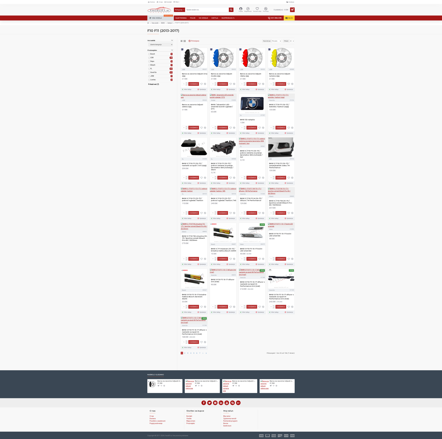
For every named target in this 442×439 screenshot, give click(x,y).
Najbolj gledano (155, 375)
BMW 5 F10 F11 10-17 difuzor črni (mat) (222, 281)
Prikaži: (286, 41)
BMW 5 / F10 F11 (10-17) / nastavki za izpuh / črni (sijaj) (194, 164)
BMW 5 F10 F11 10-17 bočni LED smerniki (251, 250)
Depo (152, 61)
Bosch (152, 54)
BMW (163, 23)
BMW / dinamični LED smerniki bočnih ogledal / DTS (222, 107)
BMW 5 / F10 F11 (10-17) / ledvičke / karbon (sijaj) (279, 106)
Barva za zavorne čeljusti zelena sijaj (192, 106)
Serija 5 (169, 23)
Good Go (153, 72)
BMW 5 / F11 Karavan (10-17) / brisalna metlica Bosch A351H (223, 250)
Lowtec (153, 80)
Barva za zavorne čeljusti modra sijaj (221, 75)
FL (151, 69)
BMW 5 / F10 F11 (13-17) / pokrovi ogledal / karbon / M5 (223, 199)
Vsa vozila (155, 23)
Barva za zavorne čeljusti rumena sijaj (279, 75)
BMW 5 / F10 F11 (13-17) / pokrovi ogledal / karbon (192, 199)
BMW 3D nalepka (247, 120)
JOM (152, 76)
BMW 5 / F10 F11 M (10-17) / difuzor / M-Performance (251, 199)
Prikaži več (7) (153, 84)
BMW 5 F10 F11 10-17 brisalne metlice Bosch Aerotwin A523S (194, 297)
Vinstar (213, 100)
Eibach (152, 65)
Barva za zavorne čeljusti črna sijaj (194, 75)
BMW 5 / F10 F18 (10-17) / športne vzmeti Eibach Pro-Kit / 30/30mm (280, 203)
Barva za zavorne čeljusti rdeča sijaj (250, 75)
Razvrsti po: (267, 41)
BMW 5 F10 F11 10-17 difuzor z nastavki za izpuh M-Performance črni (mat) (252, 284)
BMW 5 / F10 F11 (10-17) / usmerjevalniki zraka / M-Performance (279, 165)
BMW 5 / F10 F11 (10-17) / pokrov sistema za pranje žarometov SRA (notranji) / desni (222, 166)
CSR (152, 58)
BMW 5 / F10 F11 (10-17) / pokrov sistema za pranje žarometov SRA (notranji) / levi (251, 154)
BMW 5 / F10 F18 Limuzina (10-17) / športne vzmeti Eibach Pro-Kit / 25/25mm (194, 238)
